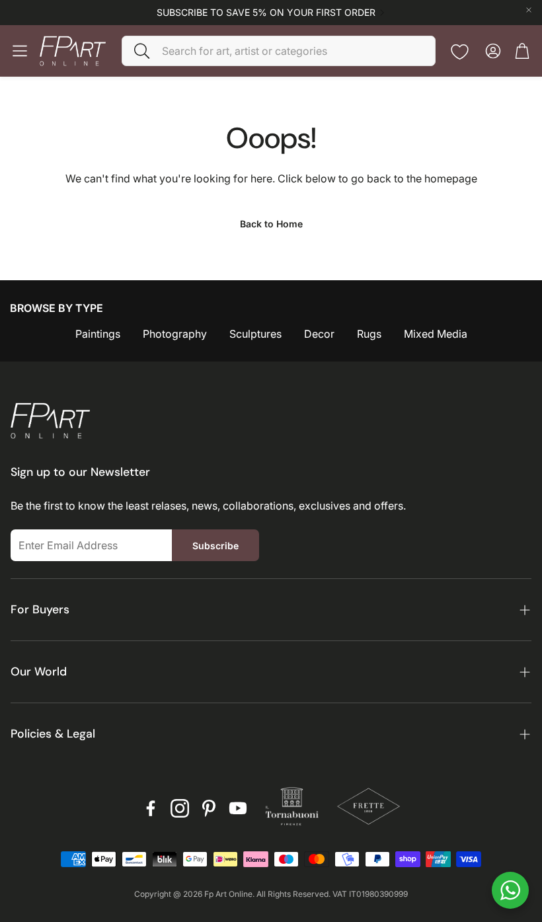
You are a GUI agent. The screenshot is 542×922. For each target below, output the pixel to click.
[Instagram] (180, 808)
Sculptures (255, 333)
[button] (278, 50)
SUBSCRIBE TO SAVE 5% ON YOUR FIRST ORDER (266, 12)
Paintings (97, 333)
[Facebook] (150, 808)
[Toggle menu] (20, 51)
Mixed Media (435, 333)
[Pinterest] (209, 808)
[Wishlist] (459, 52)
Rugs (369, 333)
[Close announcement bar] (529, 10)
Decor (319, 333)
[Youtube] (238, 808)
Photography (175, 333)
